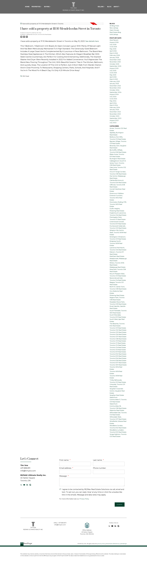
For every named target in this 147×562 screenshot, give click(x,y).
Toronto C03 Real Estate (118, 332)
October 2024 (114, 90)
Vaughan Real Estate (117, 395)
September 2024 (115, 92)
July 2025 (113, 70)
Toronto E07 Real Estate (118, 363)
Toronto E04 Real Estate (118, 358)
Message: (63, 476)
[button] (21, 485)
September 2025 (115, 66)
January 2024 (114, 109)
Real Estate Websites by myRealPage (116, 543)
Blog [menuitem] (109, 6)
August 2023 (114, 120)
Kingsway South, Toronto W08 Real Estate (116, 243)
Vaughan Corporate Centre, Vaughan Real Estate (117, 391)
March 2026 (114, 53)
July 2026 (113, 44)
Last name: (98, 460)
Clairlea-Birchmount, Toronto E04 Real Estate (38, 34)
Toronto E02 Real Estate (118, 354)
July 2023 (113, 122)
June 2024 (113, 99)
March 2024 (114, 105)
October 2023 (114, 116)
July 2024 (113, 96)
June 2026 (113, 46)
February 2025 (115, 81)
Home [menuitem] (27, 6)
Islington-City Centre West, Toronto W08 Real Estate (118, 232)
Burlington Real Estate (117, 158)
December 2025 (115, 60)
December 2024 (115, 86)
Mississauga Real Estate (117, 267)
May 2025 (113, 75)
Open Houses (114, 30)
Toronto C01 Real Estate (118, 328)
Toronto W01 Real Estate (118, 365)
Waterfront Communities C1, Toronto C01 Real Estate (118, 400)
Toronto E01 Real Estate (118, 352)
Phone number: (99, 468)
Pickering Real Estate (117, 295)
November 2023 (115, 114)
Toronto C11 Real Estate (118, 343)
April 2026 (113, 51)
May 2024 (113, 101)
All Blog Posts (114, 26)
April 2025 (113, 77)
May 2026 (113, 49)
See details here (92, 41)
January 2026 (114, 57)
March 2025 (114, 79)
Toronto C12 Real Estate (118, 345)
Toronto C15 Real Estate (118, 350)
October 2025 (114, 64)
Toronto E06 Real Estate (118, 360)
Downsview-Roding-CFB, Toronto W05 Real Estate (118, 204)
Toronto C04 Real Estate (118, 334)
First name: (64, 460)
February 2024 (115, 107)
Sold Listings (114, 34)
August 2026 (114, 42)
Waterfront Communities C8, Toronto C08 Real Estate (118, 406)
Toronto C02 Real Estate (118, 330)
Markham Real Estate (117, 256)
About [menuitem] (116, 6)
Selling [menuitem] (101, 6)
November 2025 (115, 62)
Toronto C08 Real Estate (118, 339)
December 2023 (115, 112)
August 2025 (114, 68)
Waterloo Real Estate (117, 410)
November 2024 (115, 88)
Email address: (65, 468)
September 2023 (115, 118)
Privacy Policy (84, 499)
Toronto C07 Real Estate (118, 336)
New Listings (114, 28)
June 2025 (113, 73)
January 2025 (114, 83)
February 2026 (115, 55)
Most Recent (114, 40)
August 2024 (114, 94)
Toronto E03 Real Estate (118, 356)
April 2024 (113, 103)
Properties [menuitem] (36, 6)
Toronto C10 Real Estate (118, 341)
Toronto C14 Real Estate (118, 347)
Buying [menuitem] (47, 6)
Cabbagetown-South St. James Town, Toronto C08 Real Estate (118, 163)
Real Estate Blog (115, 32)
